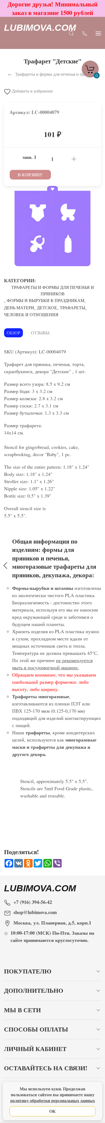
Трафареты (72, 307)
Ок (52, 1111)
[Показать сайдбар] (98, 33)
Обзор (13, 332)
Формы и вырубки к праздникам (45, 300)
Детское (47, 307)
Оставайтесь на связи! (46, 1068)
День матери (19, 307)
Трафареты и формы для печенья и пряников (52, 290)
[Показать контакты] (85, 33)
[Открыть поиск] (71, 33)
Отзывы (40, 332)
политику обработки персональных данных (52, 1100)
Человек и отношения (31, 314)
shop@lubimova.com (35, 912)
